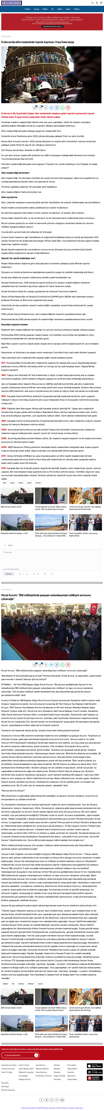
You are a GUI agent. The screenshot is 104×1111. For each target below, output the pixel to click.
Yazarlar (70, 1072)
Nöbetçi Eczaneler (26, 1072)
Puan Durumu (41, 1072)
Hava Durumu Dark (9, 1065)
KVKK (58, 1108)
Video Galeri (72, 1068)
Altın (4, 483)
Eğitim (59, 9)
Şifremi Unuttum (8, 1090)
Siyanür (38, 483)
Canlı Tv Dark (24, 1065)
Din (52, 9)
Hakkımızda (25, 1108)
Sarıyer (40, 984)
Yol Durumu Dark (8, 1068)
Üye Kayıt (5, 1086)
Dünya (12, 483)
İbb (13, 984)
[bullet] (38, 573)
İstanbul (21, 984)
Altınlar (57, 1065)
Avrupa (36, 9)
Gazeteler (71, 1076)
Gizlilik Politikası (42, 1108)
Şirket (29, 483)
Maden (21, 483)
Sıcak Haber (72, 1079)
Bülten (45, 9)
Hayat (68, 9)
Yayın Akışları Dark (26, 1068)
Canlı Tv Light (6, 1072)
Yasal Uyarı (79, 1108)
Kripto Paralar (59, 1076)
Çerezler (52, 1108)
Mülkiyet (31, 984)
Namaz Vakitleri (42, 1068)
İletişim (33, 1108)
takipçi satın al (25, 1079)
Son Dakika (23, 1076)
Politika (76, 9)
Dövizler (57, 1068)
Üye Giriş (4, 1083)
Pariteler (57, 1079)
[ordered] (34, 573)
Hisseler (57, 1072)
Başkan (5, 984)
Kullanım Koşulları (68, 1108)
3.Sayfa (27, 9)
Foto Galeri (71, 1065)
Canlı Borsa (40, 1065)
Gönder (9, 574)
